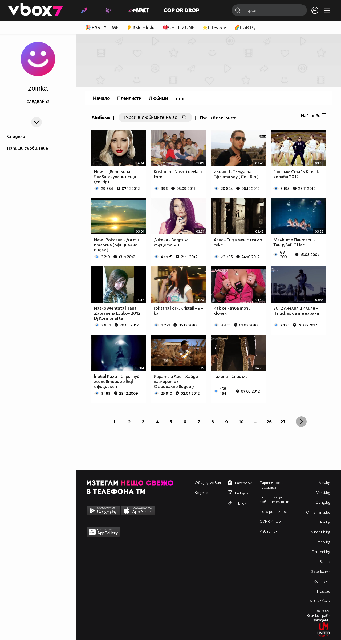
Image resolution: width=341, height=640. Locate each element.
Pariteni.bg (321, 551)
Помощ (323, 591)
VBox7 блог (320, 601)
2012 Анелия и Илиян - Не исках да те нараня (296, 310)
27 (283, 421)
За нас (325, 561)
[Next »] (301, 421)
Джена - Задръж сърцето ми (171, 242)
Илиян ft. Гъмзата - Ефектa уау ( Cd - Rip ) (236, 174)
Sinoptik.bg (320, 532)
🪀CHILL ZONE (178, 27)
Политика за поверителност (274, 499)
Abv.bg (324, 482)
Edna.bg (323, 522)
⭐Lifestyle (214, 27)
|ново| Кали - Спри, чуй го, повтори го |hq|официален (116, 381)
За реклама (320, 571)
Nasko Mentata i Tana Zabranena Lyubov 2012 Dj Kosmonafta (117, 313)
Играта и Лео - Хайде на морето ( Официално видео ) (176, 381)
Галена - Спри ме (231, 376)
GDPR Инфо (270, 521)
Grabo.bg (322, 541)
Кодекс (201, 492)
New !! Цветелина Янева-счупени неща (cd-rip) (115, 176)
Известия (268, 531)
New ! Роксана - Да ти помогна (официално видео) (116, 244)
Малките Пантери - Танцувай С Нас (294, 242)
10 (241, 421)
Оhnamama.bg (318, 512)
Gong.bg (322, 502)
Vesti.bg (323, 492)
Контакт (322, 581)
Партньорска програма (271, 484)
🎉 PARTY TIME (101, 27)
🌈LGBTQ (245, 27)
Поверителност (274, 511)
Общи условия (208, 482)
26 (269, 421)
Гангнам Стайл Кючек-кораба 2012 (297, 174)
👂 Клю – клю (140, 27)
